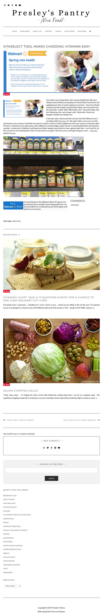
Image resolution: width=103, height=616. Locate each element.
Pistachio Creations (12, 526)
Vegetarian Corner (11, 565)
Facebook (12, 6)
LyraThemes (60, 611)
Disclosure (70, 31)
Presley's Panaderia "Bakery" (15, 530)
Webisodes (25, 31)
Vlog (5, 569)
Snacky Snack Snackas (12, 546)
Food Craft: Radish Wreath (20, 420)
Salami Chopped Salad (20, 390)
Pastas (6, 523)
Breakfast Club (9, 496)
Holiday (6, 511)
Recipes (6, 534)
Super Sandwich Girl (12, 549)
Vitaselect (62, 121)
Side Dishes (7, 542)
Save (7, 94)
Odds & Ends (16, 221)
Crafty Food (8, 499)
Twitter (8, 6)
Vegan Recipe (8, 561)
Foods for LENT (10, 507)
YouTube (20, 6)
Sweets (6, 553)
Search (51, 478)
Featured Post (9, 503)
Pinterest (16, 6)
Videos (58, 31)
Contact (48, 31)
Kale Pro (49, 611)
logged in (16, 434)
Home (14, 31)
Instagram (5, 6)
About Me (37, 31)
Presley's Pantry (51, 12)
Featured (82, 31)
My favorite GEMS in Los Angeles (17, 515)
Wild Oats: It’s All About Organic (79, 420)
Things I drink (9, 557)
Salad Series (8, 538)
